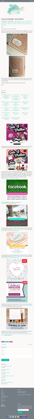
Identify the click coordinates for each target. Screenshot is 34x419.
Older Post (4, 344)
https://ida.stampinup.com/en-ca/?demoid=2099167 (9, 178)
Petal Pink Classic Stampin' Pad (15, 110)
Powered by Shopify (23, 415)
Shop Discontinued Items (4, 396)
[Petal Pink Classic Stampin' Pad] (15, 109)
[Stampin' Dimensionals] (16, 117)
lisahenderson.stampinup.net (25, 147)
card (23, 21)
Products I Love (3, 400)
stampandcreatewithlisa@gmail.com (19, 229)
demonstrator (30, 21)
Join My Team (3, 397)
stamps (22, 23)
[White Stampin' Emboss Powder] (15, 103)
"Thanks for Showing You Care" (6, 366)
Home (2, 391)
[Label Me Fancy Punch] (25, 107)
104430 (16, 119)
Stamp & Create (13, 22)
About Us (2, 392)
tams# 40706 (3, 90)
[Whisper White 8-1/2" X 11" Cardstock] (6, 103)
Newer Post (30, 344)
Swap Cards (27, 23)
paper (9, 22)
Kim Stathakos (4, 22)
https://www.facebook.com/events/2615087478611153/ (10, 257)
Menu (3, 1)
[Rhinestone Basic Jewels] (6, 114)
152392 (16, 114)
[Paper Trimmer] (16, 112)
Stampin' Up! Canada (16, 23)
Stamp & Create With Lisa (16, 415)
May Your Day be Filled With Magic (7, 382)
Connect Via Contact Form (21, 396)
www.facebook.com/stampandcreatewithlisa (8, 203)
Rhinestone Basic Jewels (6, 115)
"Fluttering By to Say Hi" (5, 372)
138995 (6, 119)
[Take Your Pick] (25, 112)
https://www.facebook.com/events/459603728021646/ (10, 230)
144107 (25, 114)
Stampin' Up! (10, 23)
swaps (31, 23)
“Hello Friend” (3, 379)
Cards (26, 21)
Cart (32, 1)
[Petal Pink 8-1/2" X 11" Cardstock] (25, 96)
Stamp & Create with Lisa (21, 22)
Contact (2, 401)
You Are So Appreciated (5, 369)
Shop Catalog (3, 395)
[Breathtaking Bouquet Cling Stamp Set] (6, 96)
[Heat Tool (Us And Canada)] (6, 109)
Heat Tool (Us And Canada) (6, 110)
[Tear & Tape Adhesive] (6, 117)
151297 (25, 109)
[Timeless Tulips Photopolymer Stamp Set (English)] (15, 97)
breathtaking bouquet (17, 21)
